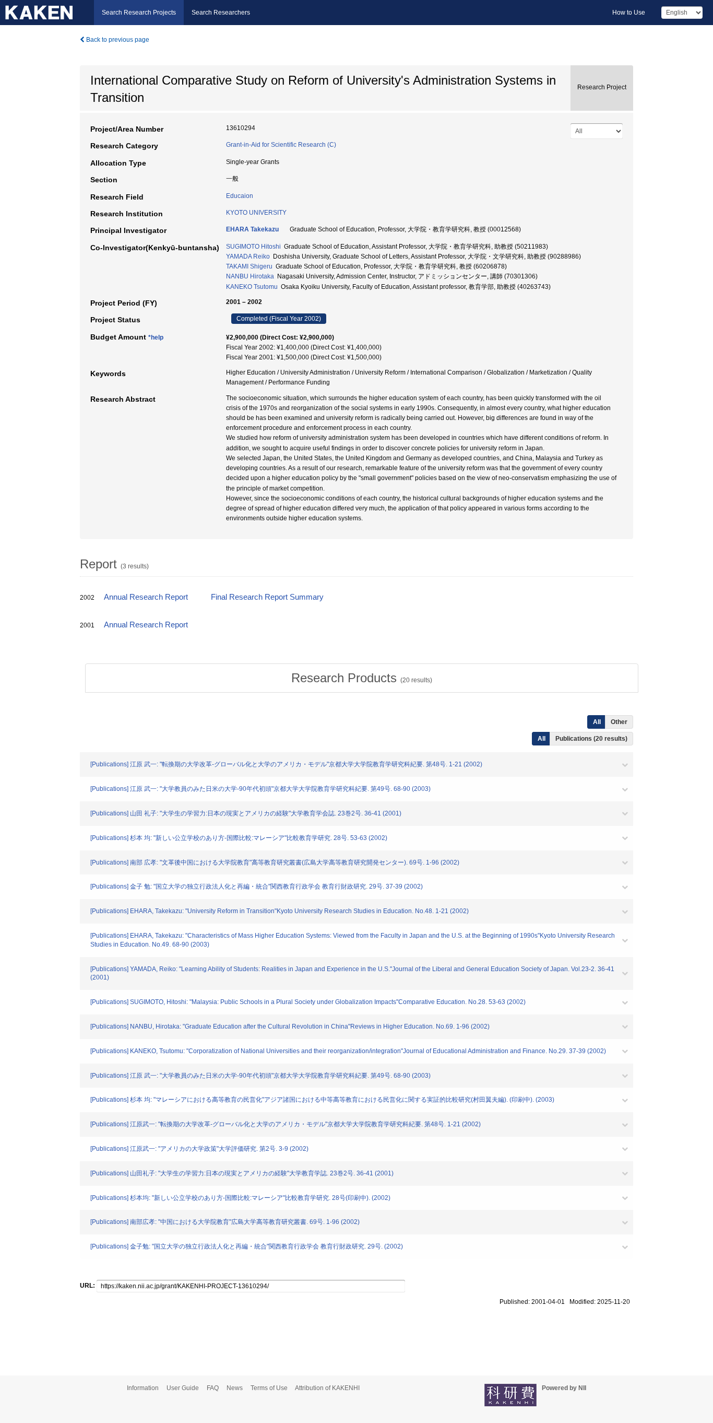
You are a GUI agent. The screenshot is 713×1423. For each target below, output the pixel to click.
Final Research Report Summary (267, 597)
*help (155, 337)
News (235, 1388)
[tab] (361, 678)
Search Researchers (221, 12)
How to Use (628, 12)
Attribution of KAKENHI (327, 1388)
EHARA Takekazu (252, 229)
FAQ (213, 1388)
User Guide (183, 1388)
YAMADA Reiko (248, 256)
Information (143, 1388)
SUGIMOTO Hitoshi (253, 246)
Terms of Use (269, 1388)
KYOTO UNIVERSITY (256, 212)
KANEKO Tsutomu (252, 286)
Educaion (239, 196)
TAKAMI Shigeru (249, 266)
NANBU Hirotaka (250, 276)
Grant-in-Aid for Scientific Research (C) (281, 144)
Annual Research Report (146, 597)
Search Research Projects (139, 12)
